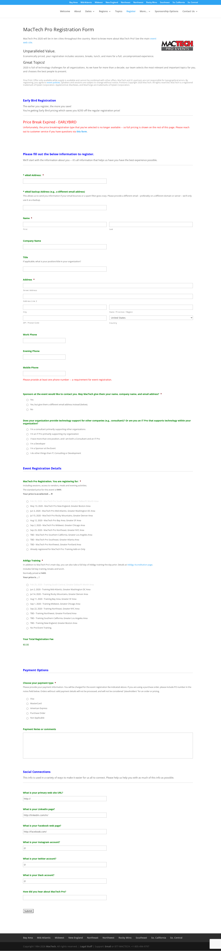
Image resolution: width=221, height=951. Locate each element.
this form (82, 131)
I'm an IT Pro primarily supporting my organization (54, 433)
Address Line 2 (30, 301)
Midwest (99, 2)
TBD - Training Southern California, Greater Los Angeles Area (59, 618)
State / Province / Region (121, 312)
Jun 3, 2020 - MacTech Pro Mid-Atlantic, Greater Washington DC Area (62, 510)
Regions (103, 11)
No (31, 409)
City (25, 312)
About (77, 11)
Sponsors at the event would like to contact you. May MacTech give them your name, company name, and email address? (92, 394)
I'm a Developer (37, 443)
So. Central (193, 2)
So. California (179, 2)
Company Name (32, 240)
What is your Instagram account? (41, 842)
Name (27, 218)
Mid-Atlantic (86, 2)
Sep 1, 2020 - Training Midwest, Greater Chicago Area (55, 603)
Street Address (30, 290)
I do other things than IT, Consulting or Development (55, 453)
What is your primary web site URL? (43, 792)
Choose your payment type (39, 683)
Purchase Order (37, 713)
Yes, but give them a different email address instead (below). (59, 404)
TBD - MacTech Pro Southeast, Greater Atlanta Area (54, 539)
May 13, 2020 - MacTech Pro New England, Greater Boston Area (60, 506)
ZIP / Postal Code (31, 323)
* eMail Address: (33, 175)
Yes (31, 399)
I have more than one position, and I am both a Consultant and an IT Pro (65, 438)
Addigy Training (33, 560)
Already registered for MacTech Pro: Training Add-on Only (57, 549)
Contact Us (188, 11)
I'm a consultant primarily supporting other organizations (57, 429)
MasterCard (36, 703)
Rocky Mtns (151, 2)
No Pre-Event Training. (41, 627)
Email (108, 946)
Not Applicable (37, 717)
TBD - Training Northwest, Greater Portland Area (53, 613)
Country (113, 323)
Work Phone (30, 334)
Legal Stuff (86, 946)
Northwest (138, 2)
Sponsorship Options (166, 11)
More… (143, 11)
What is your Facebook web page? (42, 825)
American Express (38, 708)
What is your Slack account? (38, 875)
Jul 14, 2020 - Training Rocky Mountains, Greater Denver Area (59, 594)
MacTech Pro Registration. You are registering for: (52, 481)
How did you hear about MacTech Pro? (44, 891)
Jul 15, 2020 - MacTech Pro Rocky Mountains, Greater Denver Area (61, 515)
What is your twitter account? (39, 858)
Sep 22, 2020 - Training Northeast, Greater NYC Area (54, 608)
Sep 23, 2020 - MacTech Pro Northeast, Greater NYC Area (57, 530)
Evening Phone (31, 351)
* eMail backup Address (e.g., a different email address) (54, 191)
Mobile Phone (30, 367)
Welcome (65, 11)
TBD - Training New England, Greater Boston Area (53, 623)
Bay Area (73, 2)
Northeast (125, 2)
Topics (118, 11)
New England (112, 2)
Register (131, 11)
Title (25, 257)
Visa (32, 698)
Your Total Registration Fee (38, 639)
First (25, 229)
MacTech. (51, 946)
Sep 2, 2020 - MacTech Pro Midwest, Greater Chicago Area (57, 525)
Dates (88, 11)
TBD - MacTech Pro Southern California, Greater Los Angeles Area (61, 534)
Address (29, 279)
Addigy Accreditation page (139, 564)
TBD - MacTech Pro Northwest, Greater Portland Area (55, 544)
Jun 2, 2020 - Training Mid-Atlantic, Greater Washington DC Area (60, 589)
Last (111, 229)
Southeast (165, 2)
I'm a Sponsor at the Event (43, 448)
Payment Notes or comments (39, 729)
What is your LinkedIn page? (39, 809)
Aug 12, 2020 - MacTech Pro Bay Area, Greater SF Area (55, 520)
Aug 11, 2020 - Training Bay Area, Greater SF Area (53, 598)
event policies (53, 82)
